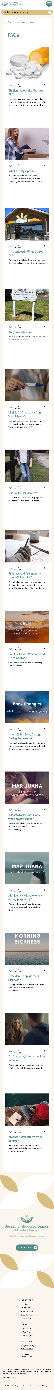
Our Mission (27, 1336)
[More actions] (45, 85)
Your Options (27, 1312)
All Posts (8, 22)
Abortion (21, 22)
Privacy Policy (27, 1356)
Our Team (27, 1332)
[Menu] (49, 4)
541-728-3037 (27, 1349)
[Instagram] (26, 1354)
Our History (27, 1329)
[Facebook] (28, 1354)
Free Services (27, 1315)
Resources (27, 1319)
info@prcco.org (27, 1346)
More (32, 22)
